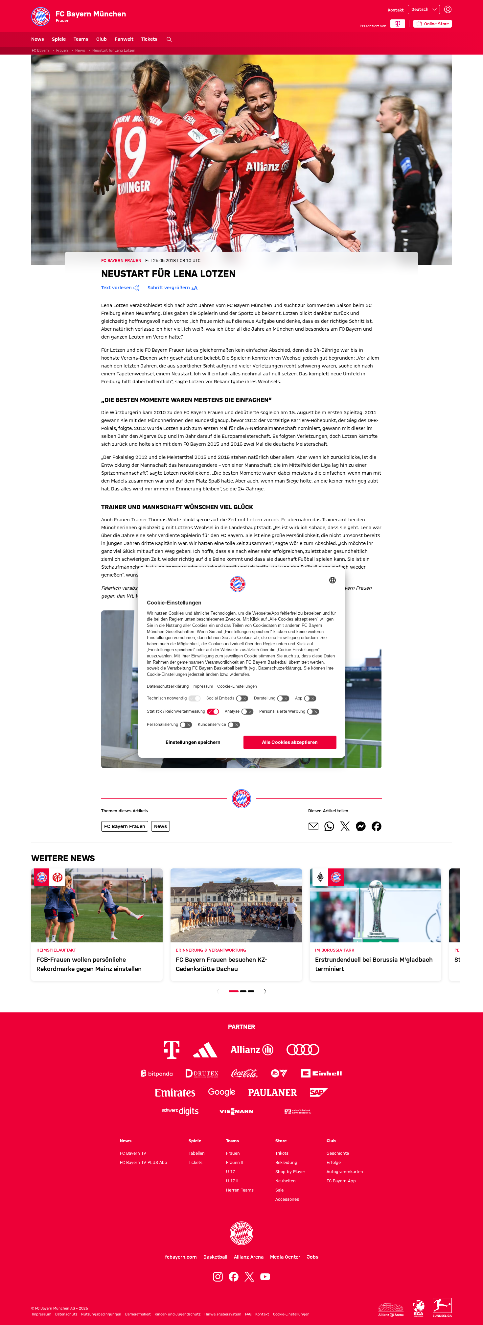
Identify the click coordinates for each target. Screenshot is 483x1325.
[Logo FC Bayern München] (241, 1233)
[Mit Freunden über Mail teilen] (313, 826)
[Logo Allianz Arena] (391, 1310)
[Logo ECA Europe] (418, 1308)
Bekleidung (286, 1162)
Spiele (59, 39)
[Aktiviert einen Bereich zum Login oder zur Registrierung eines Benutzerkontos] (448, 9)
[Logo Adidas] (205, 1050)
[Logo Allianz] (252, 1049)
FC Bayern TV (133, 1153)
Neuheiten (285, 1180)
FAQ (248, 1314)
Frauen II (234, 1162)
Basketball (215, 1257)
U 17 (230, 1171)
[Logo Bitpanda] (156, 1073)
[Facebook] (233, 1276)
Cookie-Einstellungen (291, 1314)
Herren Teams (240, 1190)
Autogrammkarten (345, 1171)
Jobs (312, 1257)
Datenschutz (66, 1314)
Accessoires (287, 1199)
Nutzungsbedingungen (101, 1314)
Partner (241, 1026)
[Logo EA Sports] (279, 1073)
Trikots (281, 1153)
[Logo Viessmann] (236, 1111)
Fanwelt (124, 39)
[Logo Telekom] (172, 1050)
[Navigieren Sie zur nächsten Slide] (265, 991)
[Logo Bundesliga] (442, 1307)
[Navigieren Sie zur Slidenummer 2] (243, 991)
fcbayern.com (181, 1257)
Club (101, 39)
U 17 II (232, 1180)
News (37, 39)
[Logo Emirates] (175, 1092)
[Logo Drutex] (202, 1073)
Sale (279, 1190)
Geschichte (338, 1153)
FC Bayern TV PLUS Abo (143, 1162)
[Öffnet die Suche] (169, 39)
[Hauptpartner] (397, 23)
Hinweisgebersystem (222, 1314)
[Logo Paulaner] (272, 1092)
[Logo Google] (221, 1092)
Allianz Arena (249, 1257)
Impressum (41, 1314)
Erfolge (334, 1162)
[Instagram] (218, 1276)
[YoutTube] (265, 1276)
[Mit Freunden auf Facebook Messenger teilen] (361, 826)
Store (281, 1140)
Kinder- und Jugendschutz (177, 1314)
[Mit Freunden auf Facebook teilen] (376, 826)
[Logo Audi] (303, 1049)
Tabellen (197, 1153)
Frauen (62, 50)
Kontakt (396, 10)
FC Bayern (40, 50)
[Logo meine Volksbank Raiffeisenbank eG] (297, 1111)
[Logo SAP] (319, 1092)
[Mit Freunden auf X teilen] (345, 826)
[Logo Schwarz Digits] (180, 1111)
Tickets (149, 39)
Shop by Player (290, 1171)
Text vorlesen (116, 287)
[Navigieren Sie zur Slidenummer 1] (234, 991)
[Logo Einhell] (321, 1073)
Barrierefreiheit (138, 1314)
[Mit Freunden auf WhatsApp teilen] (329, 826)
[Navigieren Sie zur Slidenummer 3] (251, 991)
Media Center (285, 1257)
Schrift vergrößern (169, 287)
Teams (81, 39)
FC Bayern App (341, 1180)
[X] (249, 1276)
